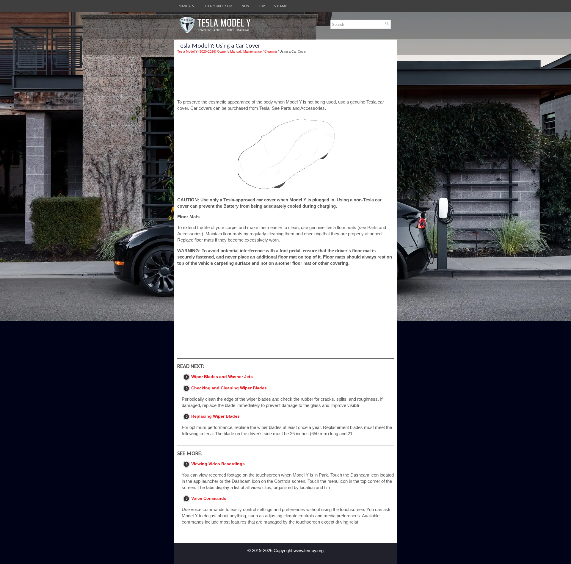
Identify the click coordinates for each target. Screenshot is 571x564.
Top (262, 6)
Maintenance (252, 51)
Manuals (186, 6)
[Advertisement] (285, 76)
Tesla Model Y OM (217, 6)
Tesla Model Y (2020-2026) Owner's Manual (209, 51)
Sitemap (280, 6)
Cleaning (270, 51)
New (245, 6)
